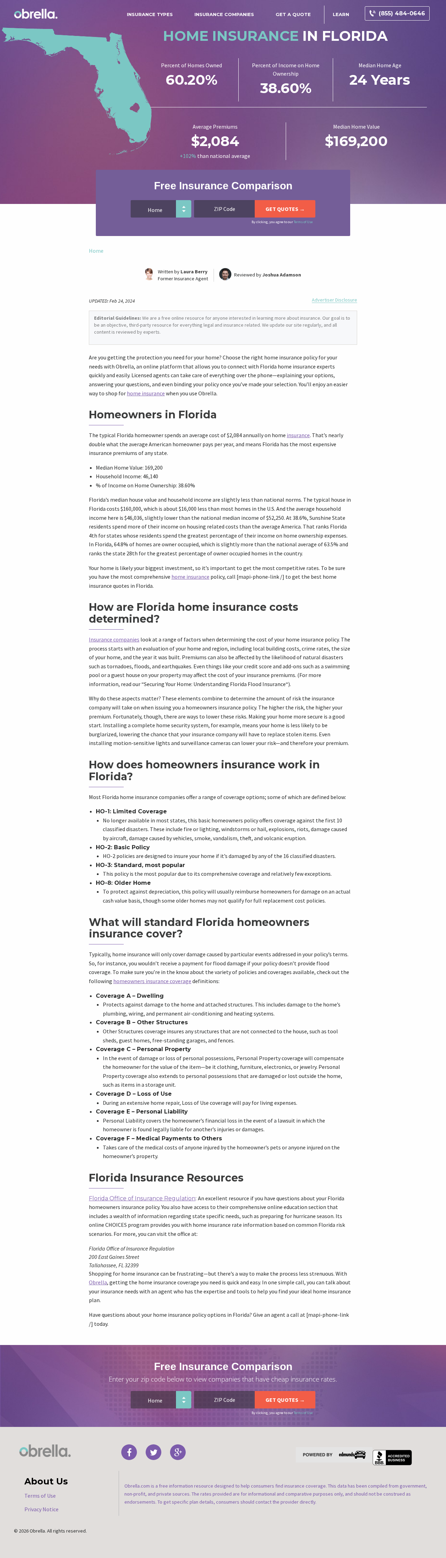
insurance (298, 435)
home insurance (146, 393)
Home (96, 250)
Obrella (98, 1282)
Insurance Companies (224, 14)
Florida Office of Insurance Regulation (142, 1198)
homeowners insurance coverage (152, 981)
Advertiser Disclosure (334, 300)
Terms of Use (303, 222)
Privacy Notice (41, 1509)
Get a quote (293, 14)
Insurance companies (114, 639)
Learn (341, 14)
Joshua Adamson (281, 275)
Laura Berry (194, 271)
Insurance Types (150, 14)
